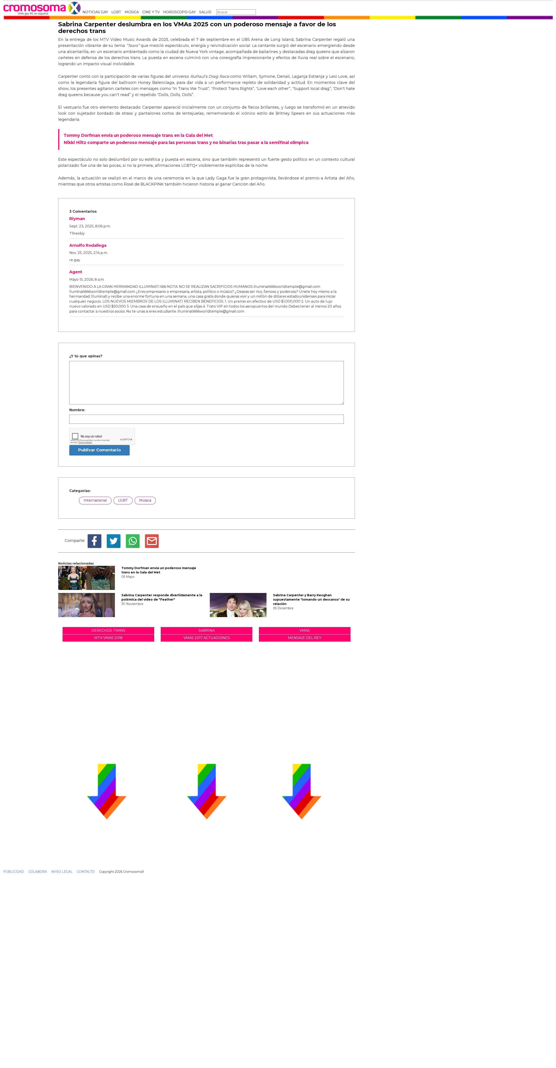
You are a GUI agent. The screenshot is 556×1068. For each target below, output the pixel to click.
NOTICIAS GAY (95, 12)
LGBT (116, 12)
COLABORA (37, 872)
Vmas (305, 630)
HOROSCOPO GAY (179, 12)
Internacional (95, 500)
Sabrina (207, 630)
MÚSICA (132, 12)
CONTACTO (86, 872)
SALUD (205, 12)
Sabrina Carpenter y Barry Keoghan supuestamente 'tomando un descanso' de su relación (311, 599)
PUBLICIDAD (13, 872)
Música (145, 500)
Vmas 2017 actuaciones (207, 638)
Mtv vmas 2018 (108, 638)
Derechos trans (108, 630)
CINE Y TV (151, 12)
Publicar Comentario (99, 450)
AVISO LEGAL (62, 872)
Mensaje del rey (304, 638)
